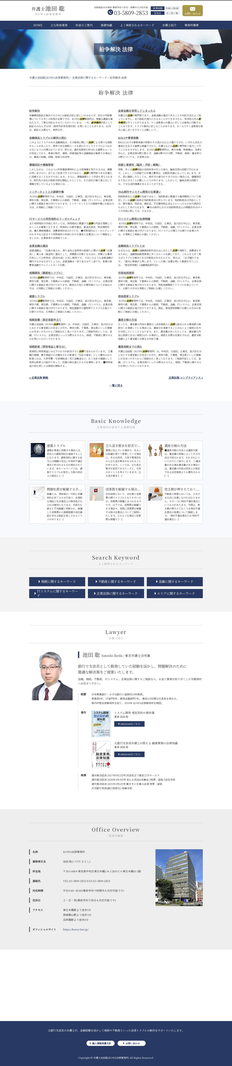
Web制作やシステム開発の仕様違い (139, 192)
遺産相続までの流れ (130, 346)
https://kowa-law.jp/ (76, 929)
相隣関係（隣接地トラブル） (46, 273)
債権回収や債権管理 (41, 165)
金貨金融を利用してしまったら (137, 111)
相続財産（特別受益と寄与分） (48, 346)
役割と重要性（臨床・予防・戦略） (139, 165)
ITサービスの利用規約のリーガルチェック (54, 219)
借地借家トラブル (128, 296)
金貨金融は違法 (38, 246)
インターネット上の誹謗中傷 (46, 192)
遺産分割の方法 (127, 320)
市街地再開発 (126, 273)
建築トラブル (37, 296)
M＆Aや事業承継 (128, 138)
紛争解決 (34, 111)
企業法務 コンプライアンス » (186, 378)
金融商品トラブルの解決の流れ (48, 138)
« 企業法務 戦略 (38, 378)
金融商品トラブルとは (131, 246)
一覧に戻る (116, 385)
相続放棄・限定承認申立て (45, 320)
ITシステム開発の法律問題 (134, 219)
